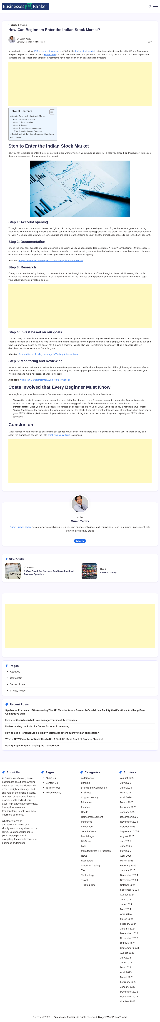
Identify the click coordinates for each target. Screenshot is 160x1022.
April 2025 (126, 855)
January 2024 (127, 928)
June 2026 (126, 787)
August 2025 (127, 836)
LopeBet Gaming (108, 573)
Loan (83, 846)
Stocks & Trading (90, 865)
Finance (85, 807)
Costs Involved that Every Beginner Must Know (32, 134)
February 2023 (128, 981)
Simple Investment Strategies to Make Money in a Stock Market (51, 260)
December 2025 (129, 816)
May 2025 (125, 850)
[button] (149, 6)
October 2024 (127, 884)
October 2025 (127, 826)
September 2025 (129, 831)
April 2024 (126, 914)
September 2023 (129, 947)
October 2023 (127, 943)
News (84, 855)
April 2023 (126, 972)
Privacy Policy (17, 690)
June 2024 (126, 904)
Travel (84, 880)
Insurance (86, 821)
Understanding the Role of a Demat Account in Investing (37, 726)
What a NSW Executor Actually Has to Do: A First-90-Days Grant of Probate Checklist (54, 739)
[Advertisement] (80, 84)
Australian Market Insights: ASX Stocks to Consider (45, 380)
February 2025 (128, 865)
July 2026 (125, 782)
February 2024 (128, 923)
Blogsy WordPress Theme (112, 1017)
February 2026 (128, 807)
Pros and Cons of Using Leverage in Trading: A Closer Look (48, 354)
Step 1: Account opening (24, 119)
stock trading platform (59, 435)
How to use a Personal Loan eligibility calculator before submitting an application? (52, 732)
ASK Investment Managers (47, 51)
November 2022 (129, 996)
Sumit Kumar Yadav (20, 527)
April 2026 (126, 797)
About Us (15, 671)
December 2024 (129, 875)
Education (86, 802)
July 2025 (125, 841)
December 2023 (129, 933)
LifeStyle (86, 841)
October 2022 (127, 1001)
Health (84, 811)
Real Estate (87, 860)
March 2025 (126, 860)
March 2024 (126, 918)
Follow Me (80, 541)
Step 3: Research (21, 125)
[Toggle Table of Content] (50, 112)
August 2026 (127, 777)
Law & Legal (87, 836)
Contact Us (16, 677)
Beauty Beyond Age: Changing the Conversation (32, 745)
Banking (85, 782)
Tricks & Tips (88, 884)
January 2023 (127, 986)
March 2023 (126, 977)
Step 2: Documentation (23, 122)
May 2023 (125, 967)
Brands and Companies (94, 787)
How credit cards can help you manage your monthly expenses (41, 720)
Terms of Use (17, 684)
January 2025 (127, 870)
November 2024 (129, 880)
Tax (83, 870)
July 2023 (125, 957)
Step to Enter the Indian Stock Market (28, 116)
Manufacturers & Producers (96, 850)
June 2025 (126, 846)
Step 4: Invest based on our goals (28, 128)
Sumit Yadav (25, 39)
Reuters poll (50, 54)
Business (86, 792)
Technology (87, 875)
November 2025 (129, 821)
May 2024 (125, 909)
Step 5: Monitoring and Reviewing (28, 131)
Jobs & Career (89, 831)
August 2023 (127, 952)
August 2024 (127, 894)
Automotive (87, 777)
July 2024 (125, 899)
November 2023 (129, 938)
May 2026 (125, 792)
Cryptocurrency (89, 797)
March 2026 (126, 802)
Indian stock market (85, 51)
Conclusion (16, 137)
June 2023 (126, 962)
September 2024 (129, 889)
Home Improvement (92, 816)
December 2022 (129, 991)
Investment (87, 826)
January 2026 (127, 811)
